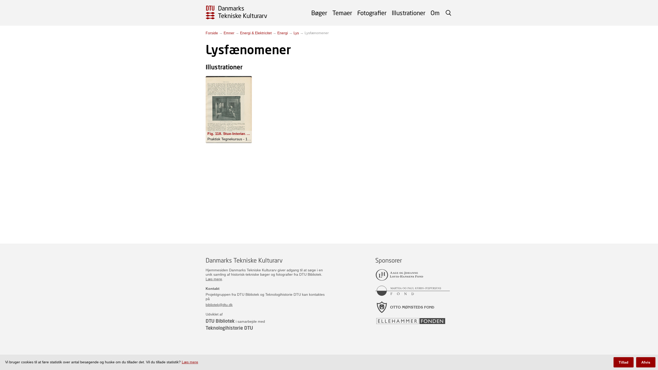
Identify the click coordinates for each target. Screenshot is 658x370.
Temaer (342, 12)
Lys (296, 33)
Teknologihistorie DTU (229, 328)
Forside (212, 33)
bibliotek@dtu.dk (219, 305)
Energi (282, 33)
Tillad (623, 362)
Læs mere (214, 279)
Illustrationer (408, 12)
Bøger (319, 12)
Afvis (645, 362)
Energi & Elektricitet (256, 33)
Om (435, 12)
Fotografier (372, 12)
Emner (229, 33)
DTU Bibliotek (220, 321)
